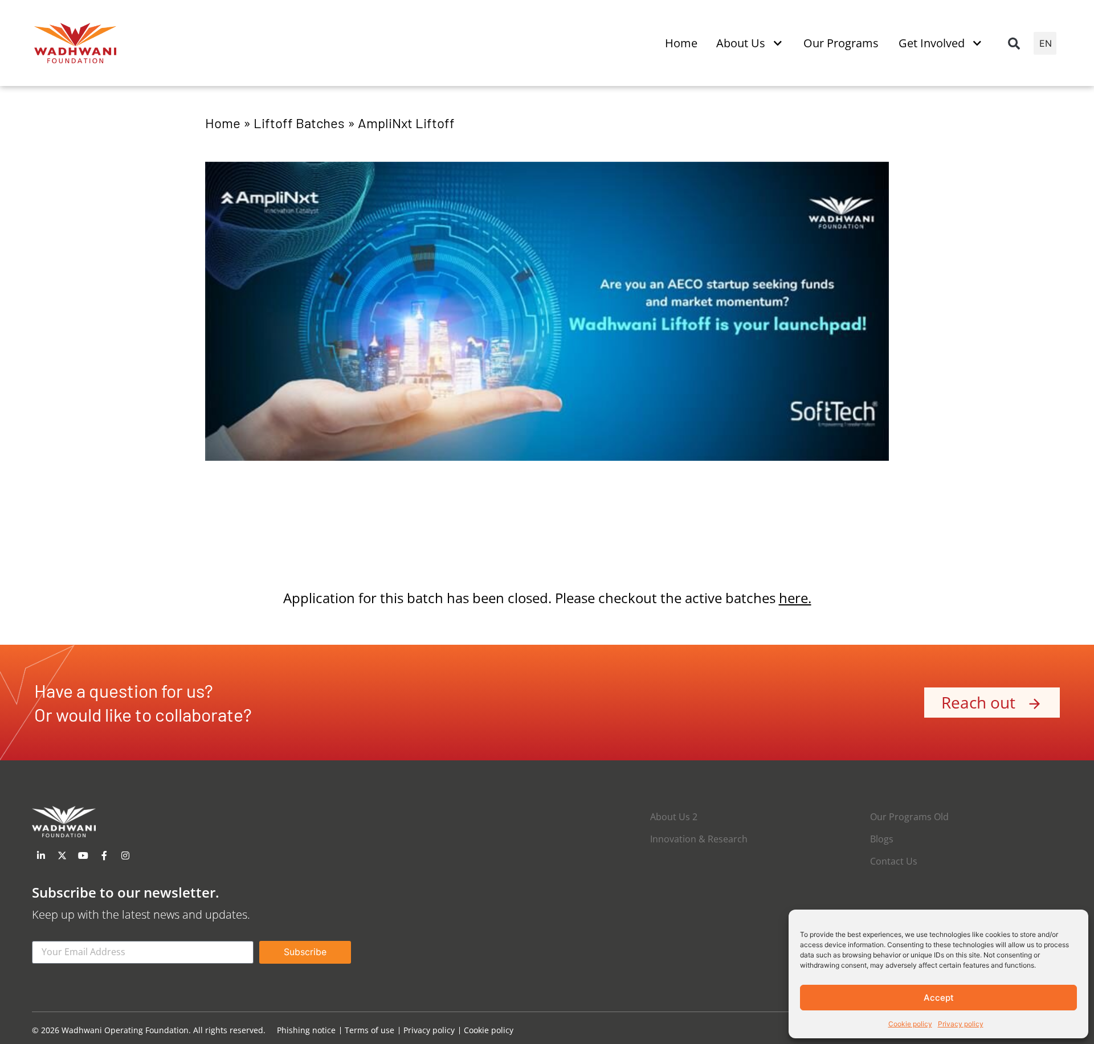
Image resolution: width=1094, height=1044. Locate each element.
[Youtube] (83, 855)
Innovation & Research (699, 839)
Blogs (881, 839)
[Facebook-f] (104, 855)
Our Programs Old (909, 816)
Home (222, 122)
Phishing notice (306, 1030)
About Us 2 (673, 816)
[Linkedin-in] (41, 855)
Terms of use (369, 1030)
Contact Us (893, 861)
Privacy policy (960, 1024)
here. (795, 598)
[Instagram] (125, 855)
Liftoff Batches (299, 122)
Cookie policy (910, 1024)
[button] (1013, 43)
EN (1045, 43)
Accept (939, 997)
